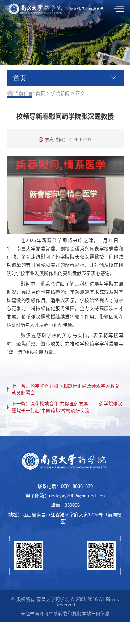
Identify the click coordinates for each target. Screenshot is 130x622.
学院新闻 (60, 93)
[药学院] (35, 9)
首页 (40, 93)
